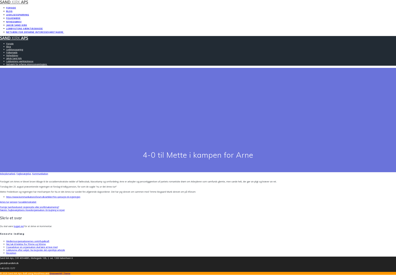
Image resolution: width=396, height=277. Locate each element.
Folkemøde (13, 18)
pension (14, 201)
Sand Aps (14, 38)
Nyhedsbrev (14, 21)
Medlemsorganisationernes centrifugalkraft (27, 241)
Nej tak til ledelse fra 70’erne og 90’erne (26, 244)
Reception (11, 252)
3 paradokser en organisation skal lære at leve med (32, 247)
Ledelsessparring (17, 14)
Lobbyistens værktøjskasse (24, 28)
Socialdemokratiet (27, 201)
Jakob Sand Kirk (16, 25)
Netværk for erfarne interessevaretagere (35, 32)
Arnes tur (4, 201)
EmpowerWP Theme (60, 273)
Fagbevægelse (23, 173)
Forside (11, 7)
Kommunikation (40, 173)
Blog (9, 11)
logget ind (19, 226)
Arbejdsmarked (7, 173)
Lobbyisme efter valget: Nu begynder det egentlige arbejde (35, 250)
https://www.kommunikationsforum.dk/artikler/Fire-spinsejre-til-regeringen (43, 196)
